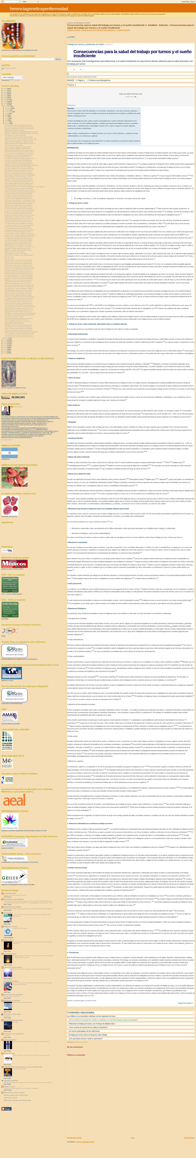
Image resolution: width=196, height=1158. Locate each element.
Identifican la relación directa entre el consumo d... (18, 283)
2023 (5, 94)
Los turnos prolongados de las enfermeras (84, 1031)
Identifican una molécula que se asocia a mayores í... (19, 280)
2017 (5, 105)
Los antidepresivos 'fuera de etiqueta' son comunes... (19, 223)
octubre (7, 110)
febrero (7, 123)
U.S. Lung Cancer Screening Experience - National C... (20, 153)
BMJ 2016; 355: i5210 (90, 77)
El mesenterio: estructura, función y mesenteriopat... (19, 330)
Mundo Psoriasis (9, 1053)
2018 (5, 103)
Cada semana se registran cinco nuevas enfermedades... (20, 175)
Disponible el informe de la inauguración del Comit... (19, 325)
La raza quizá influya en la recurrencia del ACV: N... (19, 228)
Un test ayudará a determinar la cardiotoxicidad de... (19, 263)
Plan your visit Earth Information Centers (15, 895)
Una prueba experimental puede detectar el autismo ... (19, 203)
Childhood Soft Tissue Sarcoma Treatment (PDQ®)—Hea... (21, 138)
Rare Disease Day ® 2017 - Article (14, 316)
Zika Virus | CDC (9, 258)
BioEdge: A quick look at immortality (14, 251)
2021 (5, 97)
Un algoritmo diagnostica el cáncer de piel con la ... (18, 270)
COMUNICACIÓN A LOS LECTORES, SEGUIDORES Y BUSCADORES (24, 186)
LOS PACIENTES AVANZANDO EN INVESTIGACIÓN (19, 315)
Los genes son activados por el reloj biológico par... (19, 160)
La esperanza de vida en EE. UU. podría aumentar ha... (20, 225)
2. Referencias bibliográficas (99, 80)
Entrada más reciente (74, 1138)
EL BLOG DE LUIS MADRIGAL (13, 994)
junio (6, 116)
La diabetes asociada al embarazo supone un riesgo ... (20, 230)
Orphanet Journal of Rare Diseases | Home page (18, 291)
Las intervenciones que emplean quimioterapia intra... (19, 178)
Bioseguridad (8, 913)
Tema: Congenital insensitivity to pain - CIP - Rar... (18, 321)
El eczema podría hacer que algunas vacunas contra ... (20, 190)
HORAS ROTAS (9, 940)
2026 (5, 88)
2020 (5, 99)
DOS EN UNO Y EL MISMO (11, 996)
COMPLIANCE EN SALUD (20, 928)
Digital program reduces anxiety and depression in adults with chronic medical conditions (28, 908)
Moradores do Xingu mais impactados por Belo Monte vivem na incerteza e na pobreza (28, 1082)
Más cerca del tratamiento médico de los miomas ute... (19, 285)
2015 (5, 342)
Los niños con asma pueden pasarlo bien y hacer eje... (20, 236)
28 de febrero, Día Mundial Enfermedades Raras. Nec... (20, 181)
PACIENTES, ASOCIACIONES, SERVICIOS (17, 320)
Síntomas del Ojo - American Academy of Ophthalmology (20, 235)
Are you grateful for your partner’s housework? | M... (19, 308)
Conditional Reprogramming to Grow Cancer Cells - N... (20, 150)
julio (6, 115)
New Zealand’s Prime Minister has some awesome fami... (20, 306)
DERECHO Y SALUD (10, 926)
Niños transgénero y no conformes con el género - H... (20, 246)
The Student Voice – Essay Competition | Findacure (19, 288)
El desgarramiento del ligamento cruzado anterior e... (19, 238)
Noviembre (7, 1016)
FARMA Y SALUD (9, 1086)
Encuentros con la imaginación (14, 1034)
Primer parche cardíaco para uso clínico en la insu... (19, 265)
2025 (5, 90)
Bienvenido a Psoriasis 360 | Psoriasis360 (17, 1100)
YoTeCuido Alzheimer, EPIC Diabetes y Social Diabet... (19, 286)
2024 (5, 92)
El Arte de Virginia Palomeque (13, 1020)
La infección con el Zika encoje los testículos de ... (18, 226)
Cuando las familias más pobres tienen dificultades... (19, 193)
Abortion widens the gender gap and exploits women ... (19, 310)
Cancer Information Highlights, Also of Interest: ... (18, 148)
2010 (5, 351)
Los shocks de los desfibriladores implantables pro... (19, 198)
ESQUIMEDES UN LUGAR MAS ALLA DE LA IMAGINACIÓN (23, 1067)
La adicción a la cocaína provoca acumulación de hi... (19, 163)
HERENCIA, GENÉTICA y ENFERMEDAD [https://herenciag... (22, 132)
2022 (5, 96)
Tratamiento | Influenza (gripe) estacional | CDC (18, 248)
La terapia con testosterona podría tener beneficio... (19, 213)
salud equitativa (18, 407)
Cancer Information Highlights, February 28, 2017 (18, 147)
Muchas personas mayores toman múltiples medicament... (21, 191)
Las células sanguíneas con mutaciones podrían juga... (20, 168)
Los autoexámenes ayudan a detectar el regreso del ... (20, 233)
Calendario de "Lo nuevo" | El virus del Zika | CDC (18, 261)
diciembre (8, 106)
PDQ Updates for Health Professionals (15, 135)
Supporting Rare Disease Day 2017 (14, 130)
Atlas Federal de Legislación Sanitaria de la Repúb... (19, 125)
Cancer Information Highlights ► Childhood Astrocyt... (19, 142)
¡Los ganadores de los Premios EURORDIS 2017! (18, 326)
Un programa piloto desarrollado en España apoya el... (19, 305)
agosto (7, 113)
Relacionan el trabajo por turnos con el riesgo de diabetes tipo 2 (91, 1024)
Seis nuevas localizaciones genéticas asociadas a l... (19, 271)
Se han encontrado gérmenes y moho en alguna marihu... (20, 200)
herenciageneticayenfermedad (39, 8)
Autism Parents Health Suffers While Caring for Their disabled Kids (31, 1041)
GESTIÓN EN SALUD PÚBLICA (14, 899)
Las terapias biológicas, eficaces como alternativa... (19, 161)
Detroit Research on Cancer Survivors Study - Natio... (19, 151)
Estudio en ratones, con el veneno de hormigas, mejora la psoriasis (31, 1055)
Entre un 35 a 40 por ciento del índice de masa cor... (19, 171)
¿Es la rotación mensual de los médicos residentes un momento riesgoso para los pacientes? (103, 1020)
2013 (5, 345)
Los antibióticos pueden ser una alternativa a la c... (18, 156)
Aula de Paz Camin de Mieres (13, 967)
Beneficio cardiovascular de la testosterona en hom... (19, 273)
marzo (7, 122)
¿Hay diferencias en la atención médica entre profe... (19, 335)
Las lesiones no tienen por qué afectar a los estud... (19, 196)
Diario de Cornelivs (10, 954)
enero (6, 338)
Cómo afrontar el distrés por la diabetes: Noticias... (18, 231)
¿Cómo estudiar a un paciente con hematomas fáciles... (20, 333)
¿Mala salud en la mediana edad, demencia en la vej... (19, 218)
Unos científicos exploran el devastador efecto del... (19, 207)
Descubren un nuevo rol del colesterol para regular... (19, 278)
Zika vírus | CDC (9, 256)
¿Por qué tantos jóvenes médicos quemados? (85, 1039)
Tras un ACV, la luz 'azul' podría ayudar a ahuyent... (19, 221)
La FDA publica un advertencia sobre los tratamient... (19, 188)
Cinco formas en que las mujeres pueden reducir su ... (19, 336)
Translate (17, 80)
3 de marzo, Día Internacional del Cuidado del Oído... (19, 137)
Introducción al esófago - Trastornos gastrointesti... (19, 241)
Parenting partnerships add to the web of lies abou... (19, 185)
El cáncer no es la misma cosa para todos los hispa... (19, 212)
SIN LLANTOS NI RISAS (19, 1068)
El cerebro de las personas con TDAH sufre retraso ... (19, 266)
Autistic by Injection (10, 1039)
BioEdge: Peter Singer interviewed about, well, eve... (19, 250)
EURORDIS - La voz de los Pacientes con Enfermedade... (21, 313)
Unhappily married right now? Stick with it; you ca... (18, 311)
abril (6, 120)
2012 (5, 347)
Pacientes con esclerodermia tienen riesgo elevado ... (19, 180)
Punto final (7, 1035)
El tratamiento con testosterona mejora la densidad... (19, 300)
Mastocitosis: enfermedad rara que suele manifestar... (19, 173)
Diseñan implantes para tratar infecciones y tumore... (19, 176)
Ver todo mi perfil (6, 440)
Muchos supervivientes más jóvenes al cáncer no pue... (20, 215)
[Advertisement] (84, 1121)
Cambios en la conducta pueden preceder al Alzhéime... (20, 296)
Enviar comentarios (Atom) (85, 1142)
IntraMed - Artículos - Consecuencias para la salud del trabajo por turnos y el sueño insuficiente (98, 30)
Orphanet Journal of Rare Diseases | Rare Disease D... (20, 128)
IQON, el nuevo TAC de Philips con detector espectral (19, 268)
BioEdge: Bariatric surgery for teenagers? (16, 253)
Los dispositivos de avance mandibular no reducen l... (19, 170)
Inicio (132, 1138)
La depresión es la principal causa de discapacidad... (19, 255)
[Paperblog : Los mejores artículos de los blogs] (7, 552)
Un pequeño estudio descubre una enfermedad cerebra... (20, 201)
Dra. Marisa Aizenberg (11, 981)
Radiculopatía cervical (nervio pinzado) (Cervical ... (19, 243)
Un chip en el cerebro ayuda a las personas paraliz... (19, 208)
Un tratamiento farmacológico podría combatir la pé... (19, 298)
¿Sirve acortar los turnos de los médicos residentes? (88, 1027)
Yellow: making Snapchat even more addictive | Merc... (19, 183)
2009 (5, 353)
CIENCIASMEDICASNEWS (12, 907)
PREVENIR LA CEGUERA (12, 1000)
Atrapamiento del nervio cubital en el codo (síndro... (19, 245)
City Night (15, 1022)
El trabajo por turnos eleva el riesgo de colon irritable (87, 1035)
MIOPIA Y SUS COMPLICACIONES (22, 1002)
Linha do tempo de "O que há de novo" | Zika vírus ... (19, 260)
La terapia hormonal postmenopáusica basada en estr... (20, 158)
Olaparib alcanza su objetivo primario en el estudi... (18, 295)
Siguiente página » (185, 1003)
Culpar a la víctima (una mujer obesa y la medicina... (19, 328)
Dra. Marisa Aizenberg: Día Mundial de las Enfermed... (19, 127)
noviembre (8, 108)
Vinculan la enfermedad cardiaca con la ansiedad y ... (19, 205)
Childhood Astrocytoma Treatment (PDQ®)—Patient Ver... (20, 143)
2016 (5, 340)
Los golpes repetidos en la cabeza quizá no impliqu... (19, 240)
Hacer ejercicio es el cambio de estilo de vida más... (19, 303)
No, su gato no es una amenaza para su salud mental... (20, 210)
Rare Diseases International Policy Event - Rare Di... (19, 318)
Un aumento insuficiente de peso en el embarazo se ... (19, 220)
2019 (5, 101)
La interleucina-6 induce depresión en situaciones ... (19, 281)
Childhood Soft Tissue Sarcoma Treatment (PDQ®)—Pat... (21, 140)
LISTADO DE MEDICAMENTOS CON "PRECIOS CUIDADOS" (21, 1088)
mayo (6, 118)
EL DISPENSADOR (10, 893)
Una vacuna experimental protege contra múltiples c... (19, 166)
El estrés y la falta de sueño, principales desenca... (18, 301)
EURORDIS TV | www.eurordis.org (14, 323)
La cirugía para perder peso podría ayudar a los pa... (19, 195)
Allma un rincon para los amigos (14, 1092)
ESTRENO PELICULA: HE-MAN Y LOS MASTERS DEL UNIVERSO (31, 969)
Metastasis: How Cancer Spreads (14, 145)
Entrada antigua (189, 1138)
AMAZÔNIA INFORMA (11, 1080)
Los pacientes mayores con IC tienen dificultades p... (19, 275)
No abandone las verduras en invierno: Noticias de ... (19, 216)
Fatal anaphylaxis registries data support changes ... (19, 290)
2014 (5, 343)
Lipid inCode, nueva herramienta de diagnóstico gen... (19, 155)
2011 (5, 349)
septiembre (8, 111)
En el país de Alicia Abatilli (12, 1014)
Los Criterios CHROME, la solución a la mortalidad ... (19, 276)
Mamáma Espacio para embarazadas (16, 1095)
